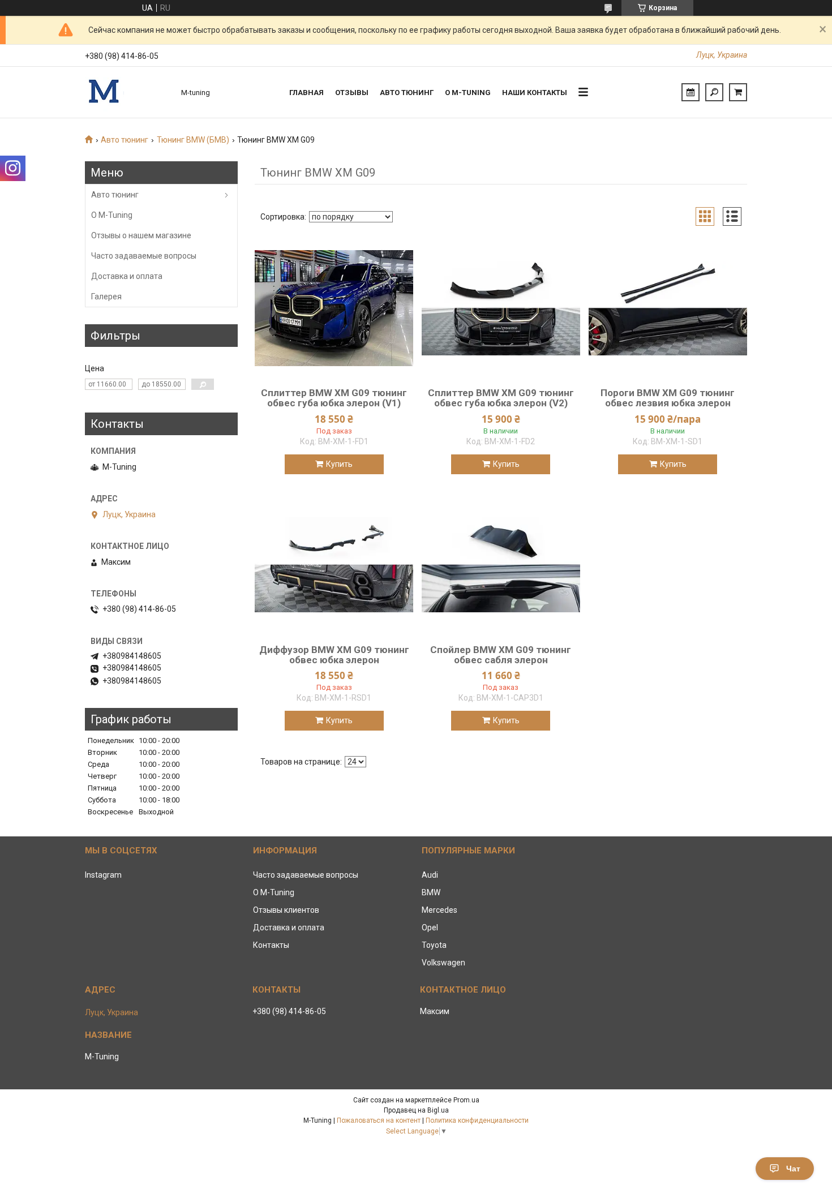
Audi (430, 874)
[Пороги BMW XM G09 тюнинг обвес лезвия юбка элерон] (668, 308)
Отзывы (351, 92)
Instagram (103, 874)
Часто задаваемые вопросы (143, 255)
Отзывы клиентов (286, 909)
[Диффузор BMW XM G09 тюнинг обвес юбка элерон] (334, 565)
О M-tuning (468, 92)
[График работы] (690, 92)
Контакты (271, 945)
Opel (430, 927)
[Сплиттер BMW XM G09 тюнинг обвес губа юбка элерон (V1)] (334, 308)
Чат (793, 1168)
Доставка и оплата (126, 276)
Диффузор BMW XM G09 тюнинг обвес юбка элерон (334, 655)
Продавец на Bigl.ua (416, 1110)
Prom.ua (466, 1100)
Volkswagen (443, 962)
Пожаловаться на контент (379, 1120)
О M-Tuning (111, 215)
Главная (306, 92)
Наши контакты (534, 92)
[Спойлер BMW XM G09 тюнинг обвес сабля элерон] (501, 565)
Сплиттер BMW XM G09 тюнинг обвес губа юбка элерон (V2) (501, 398)
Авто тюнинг (407, 92)
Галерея (106, 296)
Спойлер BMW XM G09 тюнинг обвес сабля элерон (500, 655)
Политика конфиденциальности (477, 1120)
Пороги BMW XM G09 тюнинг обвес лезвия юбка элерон (668, 398)
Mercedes (439, 909)
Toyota (434, 945)
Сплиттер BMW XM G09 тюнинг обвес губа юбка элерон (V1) (334, 398)
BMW (431, 892)
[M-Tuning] (127, 92)
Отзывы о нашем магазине (141, 235)
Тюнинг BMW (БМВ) (193, 139)
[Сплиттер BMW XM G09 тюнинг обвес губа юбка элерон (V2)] (501, 308)
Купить (339, 464)
